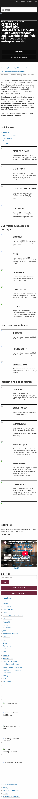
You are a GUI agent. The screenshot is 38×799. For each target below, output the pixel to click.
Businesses (29, 1)
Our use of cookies (10, 785)
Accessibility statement (11, 796)
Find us (5, 604)
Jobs (4, 631)
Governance (7, 673)
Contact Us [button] (19, 52)
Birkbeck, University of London (12, 68)
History (5, 676)
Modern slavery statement (12, 667)
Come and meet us (19, 588)
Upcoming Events (9, 135)
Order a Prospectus (19, 593)
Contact (5, 144)
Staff (4, 652)
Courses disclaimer (10, 661)
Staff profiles (7, 618)
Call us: (13, 615)
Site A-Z (5, 793)
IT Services (7, 628)
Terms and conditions (11, 790)
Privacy (5, 788)
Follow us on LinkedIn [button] (19, 57)
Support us (7, 607)
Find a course (5, 574)
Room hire (6, 636)
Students (17, 1)
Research (23, 1)
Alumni (35, 1)
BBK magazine (8, 658)
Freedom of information (12, 670)
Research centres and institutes (13, 72)
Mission (5, 679)
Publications (7, 138)
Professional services (10, 633)
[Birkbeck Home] (19, 5)
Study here (7, 598)
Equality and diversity (11, 664)
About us (6, 132)
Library (5, 625)
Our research (31, 68)
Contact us (7, 612)
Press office (7, 622)
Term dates (7, 681)
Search (5, 582)
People (5, 141)
